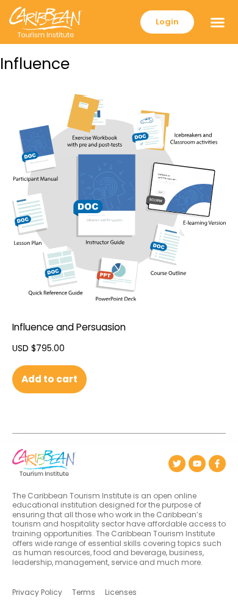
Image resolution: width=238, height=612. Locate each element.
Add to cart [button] (49, 379)
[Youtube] (197, 463)
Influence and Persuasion (69, 327)
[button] (217, 22)
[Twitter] (177, 463)
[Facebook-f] (217, 463)
